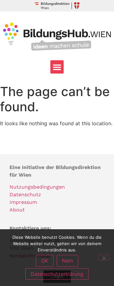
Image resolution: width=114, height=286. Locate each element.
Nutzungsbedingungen (37, 187)
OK (44, 260)
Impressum (23, 202)
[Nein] (103, 257)
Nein (67, 260)
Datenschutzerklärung (57, 274)
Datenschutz (25, 195)
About (17, 210)
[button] (57, 67)
